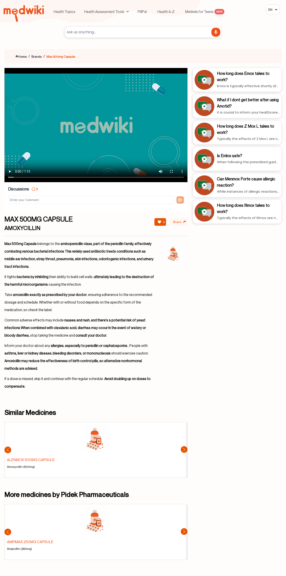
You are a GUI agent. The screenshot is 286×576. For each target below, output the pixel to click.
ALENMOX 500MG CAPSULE (31, 459)
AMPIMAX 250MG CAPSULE (30, 541)
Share (177, 222)
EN (270, 9)
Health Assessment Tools (104, 11)
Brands (37, 56)
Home (22, 56)
